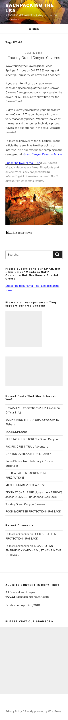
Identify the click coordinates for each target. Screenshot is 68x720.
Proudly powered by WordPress (43, 711)
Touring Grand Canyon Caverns (34, 58)
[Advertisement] (23, 329)
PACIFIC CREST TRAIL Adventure (26, 446)
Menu (35, 28)
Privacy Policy (13, 711)
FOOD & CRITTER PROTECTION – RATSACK (33, 511)
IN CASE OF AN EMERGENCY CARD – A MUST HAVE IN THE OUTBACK (33, 550)
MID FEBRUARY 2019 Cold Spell (25, 485)
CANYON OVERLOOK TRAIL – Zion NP (29, 453)
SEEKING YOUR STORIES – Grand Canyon (31, 439)
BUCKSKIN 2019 (16, 431)
